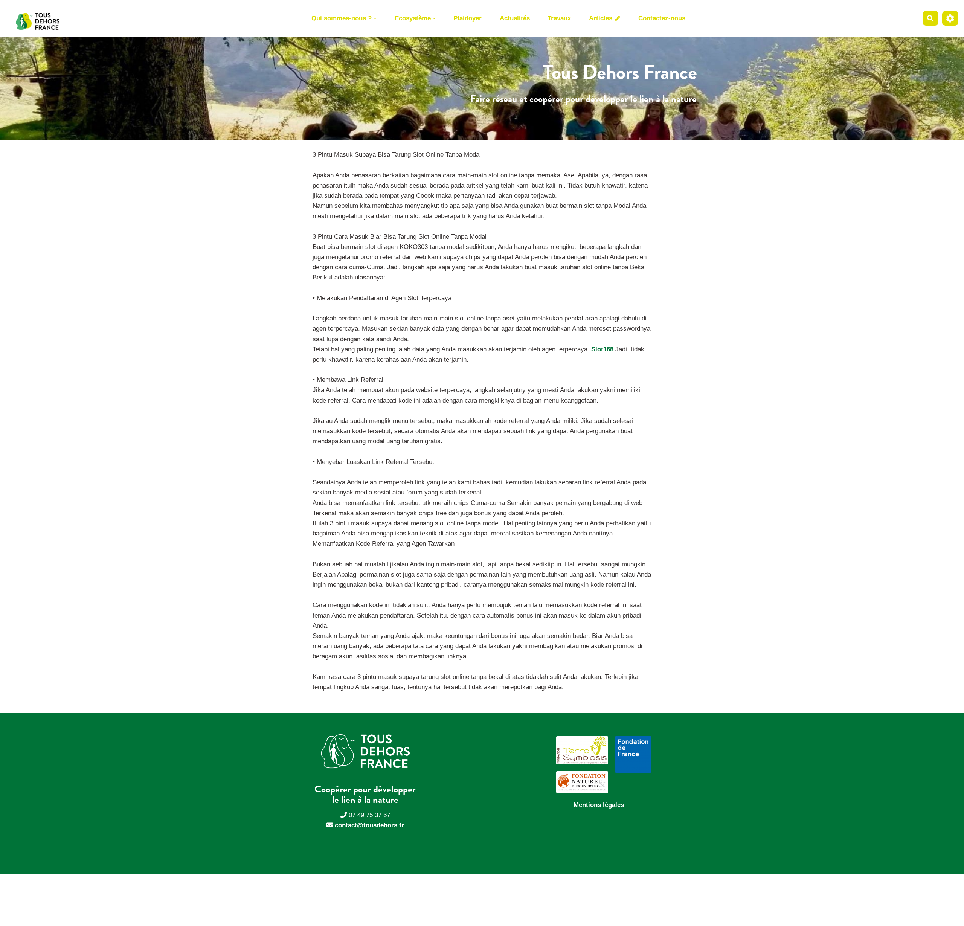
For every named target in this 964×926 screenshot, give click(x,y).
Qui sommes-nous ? (341, 18)
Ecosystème (413, 18)
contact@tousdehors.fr (369, 825)
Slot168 (602, 349)
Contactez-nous (661, 18)
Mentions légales (599, 805)
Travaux (559, 18)
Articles (601, 18)
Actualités (515, 18)
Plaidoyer (467, 18)
